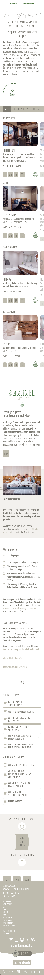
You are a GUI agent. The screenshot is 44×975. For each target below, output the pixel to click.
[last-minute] (22, 826)
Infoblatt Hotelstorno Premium (15, 667)
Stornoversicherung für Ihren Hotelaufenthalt (21, 649)
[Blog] (27, 940)
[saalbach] (22, 963)
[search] (3, 972)
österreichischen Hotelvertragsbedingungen (20, 608)
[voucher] (22, 862)
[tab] (7, 109)
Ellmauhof (13, 4)
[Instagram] (22, 940)
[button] (22, 704)
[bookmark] (11, 972)
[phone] (25, 972)
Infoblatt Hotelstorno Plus (13, 658)
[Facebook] (16, 940)
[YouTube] (11, 940)
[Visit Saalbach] (33, 940)
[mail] (33, 972)
